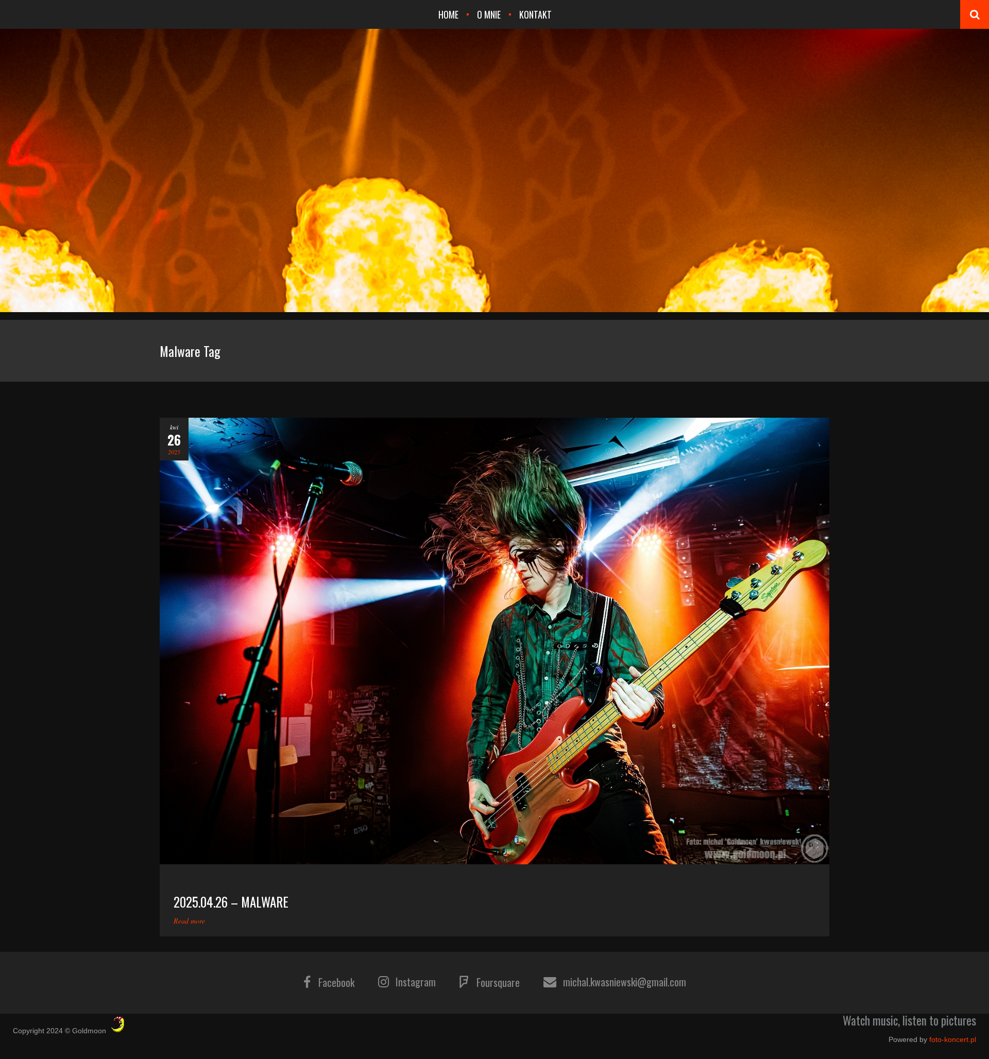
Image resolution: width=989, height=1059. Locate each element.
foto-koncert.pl (952, 1039)
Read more (189, 921)
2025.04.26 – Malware (231, 901)
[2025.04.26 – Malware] (494, 641)
